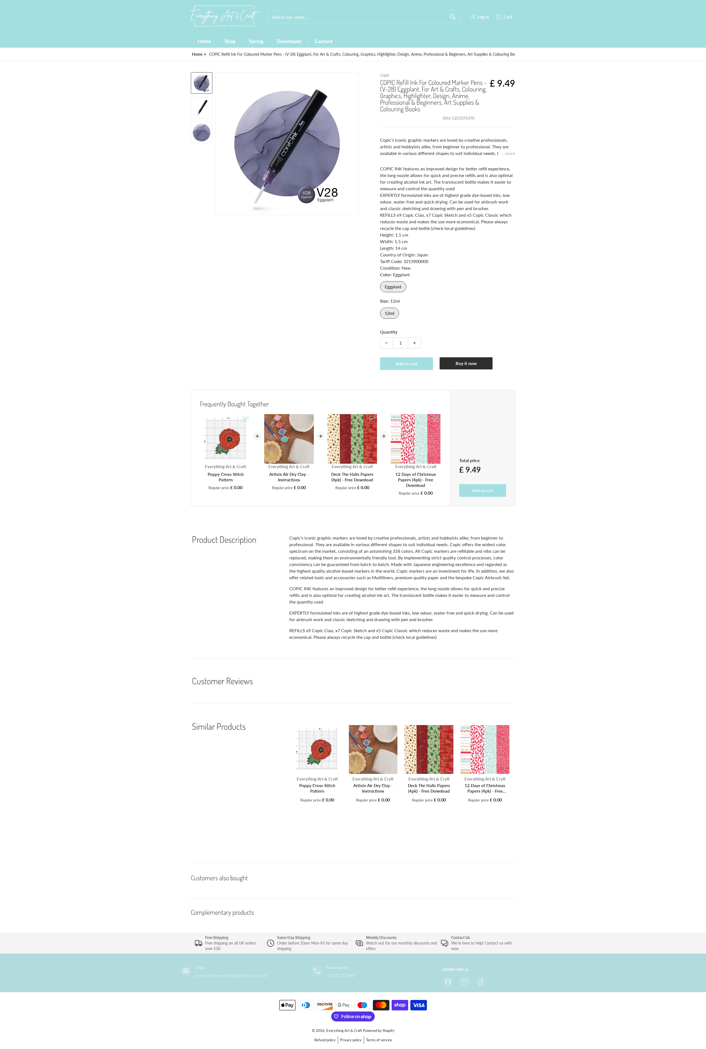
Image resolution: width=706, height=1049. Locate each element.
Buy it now (466, 363)
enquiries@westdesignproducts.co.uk (231, 975)
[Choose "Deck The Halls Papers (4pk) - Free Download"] (372, 419)
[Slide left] (219, 143)
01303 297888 (340, 975)
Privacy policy (351, 1040)
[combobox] (364, 17)
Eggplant (393, 286)
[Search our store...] (452, 17)
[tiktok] (481, 982)
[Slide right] (355, 143)
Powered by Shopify (378, 1030)
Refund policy (325, 1040)
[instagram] (464, 982)
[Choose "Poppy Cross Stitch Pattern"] (245, 419)
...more (508, 153)
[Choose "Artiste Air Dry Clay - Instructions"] (309, 419)
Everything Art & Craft (344, 1030)
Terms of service (379, 1040)
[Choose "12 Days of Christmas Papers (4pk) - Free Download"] (435, 419)
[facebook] (448, 982)
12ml (389, 313)
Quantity (388, 331)
